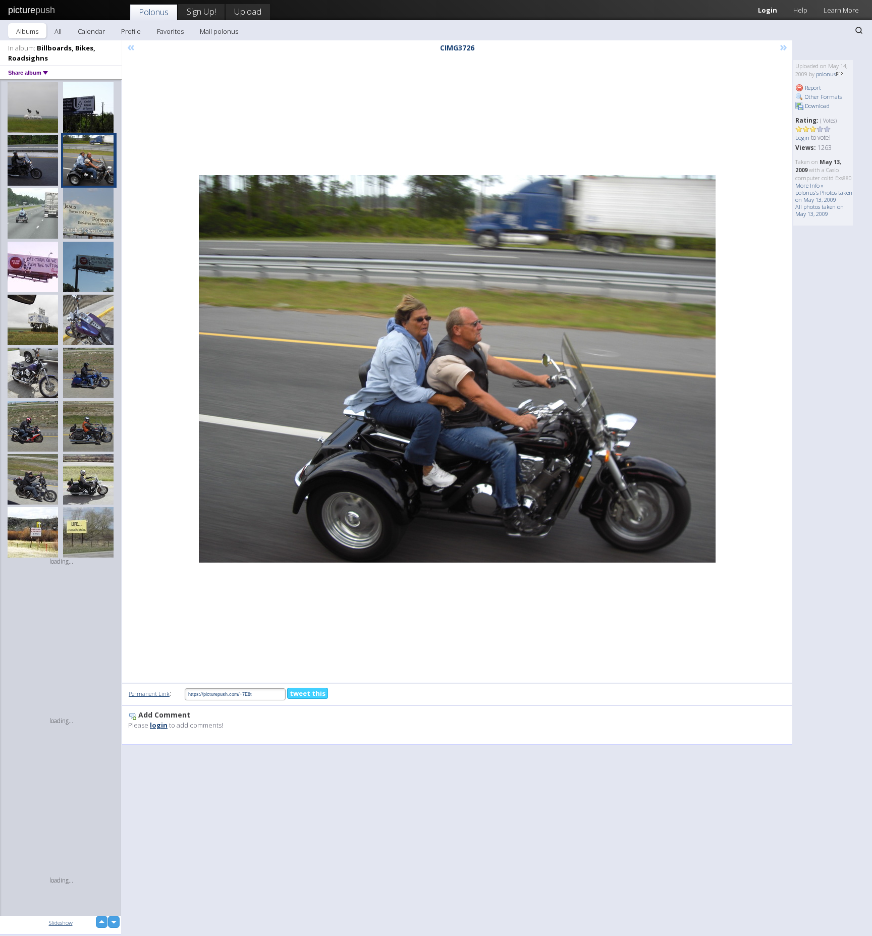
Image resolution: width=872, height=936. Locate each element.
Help (800, 10)
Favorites (170, 31)
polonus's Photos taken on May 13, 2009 (823, 196)
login (159, 725)
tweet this (307, 693)
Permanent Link (149, 693)
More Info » (809, 185)
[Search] (859, 30)
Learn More (841, 10)
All (58, 31)
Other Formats (822, 96)
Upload (247, 11)
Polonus (154, 12)
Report (812, 87)
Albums (27, 31)
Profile (131, 31)
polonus (826, 74)
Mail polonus (219, 31)
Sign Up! (201, 11)
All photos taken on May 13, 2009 (819, 210)
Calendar (91, 31)
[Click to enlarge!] (457, 369)
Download (816, 105)
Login (767, 10)
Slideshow (61, 922)
